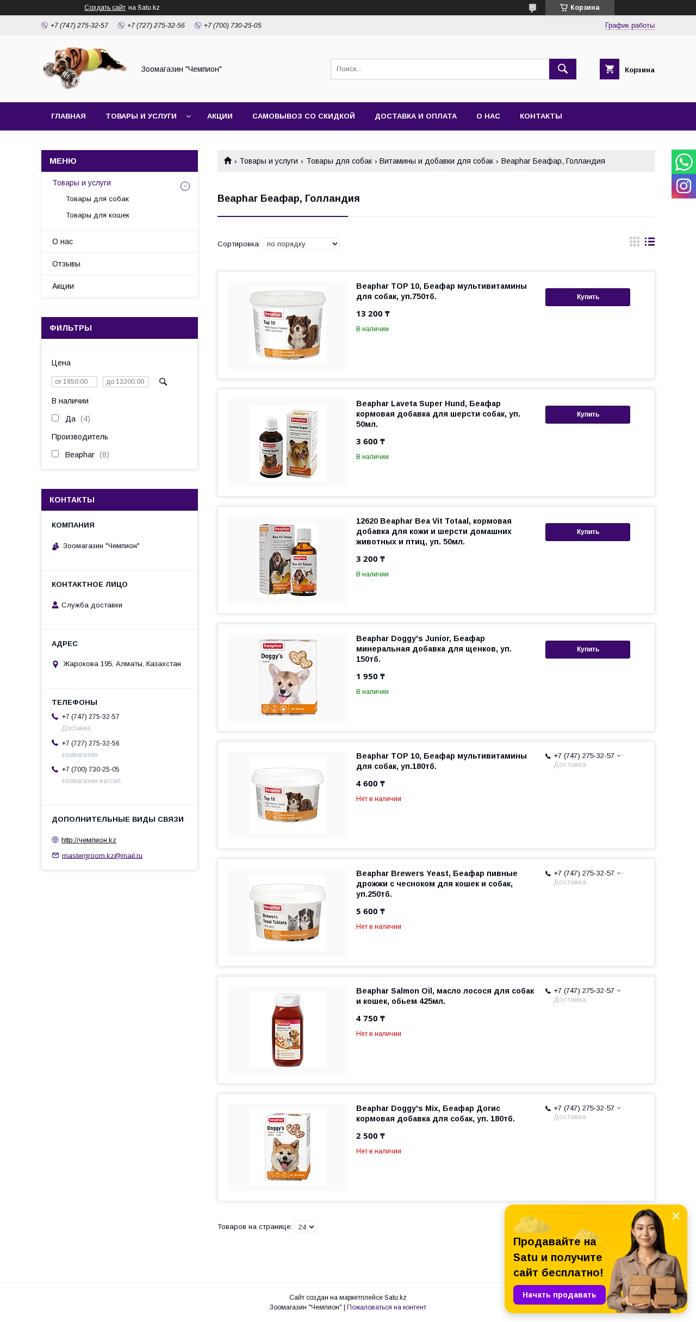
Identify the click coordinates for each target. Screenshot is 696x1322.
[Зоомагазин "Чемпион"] (84, 88)
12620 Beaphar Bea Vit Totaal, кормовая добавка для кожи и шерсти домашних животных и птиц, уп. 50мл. (434, 531)
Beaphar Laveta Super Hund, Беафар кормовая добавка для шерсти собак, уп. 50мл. (438, 414)
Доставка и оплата (416, 116)
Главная (68, 116)
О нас (488, 116)
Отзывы (66, 263)
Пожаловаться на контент (386, 1307)
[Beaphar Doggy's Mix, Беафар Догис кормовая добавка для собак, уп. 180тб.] (287, 1147)
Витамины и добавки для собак (436, 161)
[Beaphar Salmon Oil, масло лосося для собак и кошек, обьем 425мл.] (287, 1029)
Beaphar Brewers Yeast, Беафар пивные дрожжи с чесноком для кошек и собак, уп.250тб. (437, 883)
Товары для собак (339, 161)
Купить (588, 297)
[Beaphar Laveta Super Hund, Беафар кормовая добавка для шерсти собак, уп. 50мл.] (287, 442)
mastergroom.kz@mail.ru (102, 855)
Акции (220, 116)
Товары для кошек (97, 215)
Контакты (541, 116)
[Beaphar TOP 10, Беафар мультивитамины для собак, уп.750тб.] (287, 325)
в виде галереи (634, 244)
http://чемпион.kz (88, 840)
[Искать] (562, 69)
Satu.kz (395, 1297)
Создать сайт (105, 7)
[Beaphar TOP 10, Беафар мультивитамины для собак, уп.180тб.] (287, 795)
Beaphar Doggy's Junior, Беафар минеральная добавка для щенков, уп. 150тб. (434, 648)
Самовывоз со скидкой (303, 116)
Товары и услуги (141, 116)
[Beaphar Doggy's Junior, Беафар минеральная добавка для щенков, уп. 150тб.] (287, 677)
